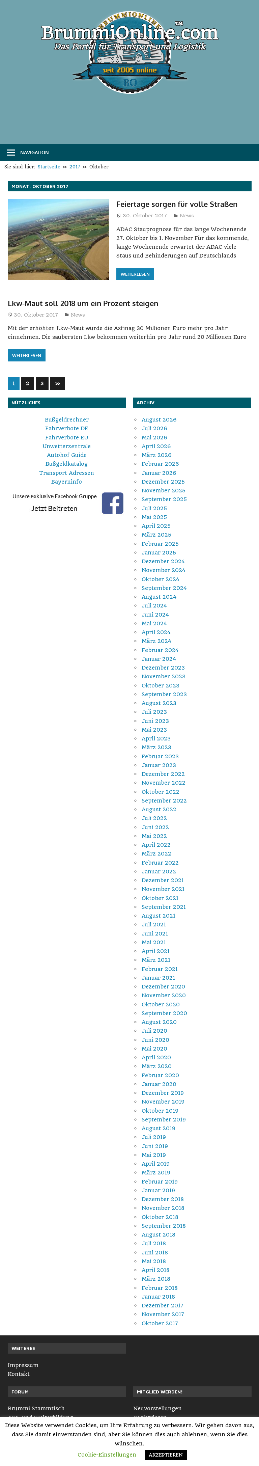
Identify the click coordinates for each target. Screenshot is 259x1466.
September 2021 (164, 907)
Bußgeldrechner (67, 419)
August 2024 (159, 597)
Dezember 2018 (163, 1199)
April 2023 (156, 738)
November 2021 (163, 889)
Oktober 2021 (160, 898)
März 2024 (156, 641)
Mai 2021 (154, 942)
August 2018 (158, 1234)
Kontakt (19, 1374)
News (187, 216)
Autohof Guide (67, 455)
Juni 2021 (155, 933)
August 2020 (159, 1022)
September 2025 (164, 499)
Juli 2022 (154, 818)
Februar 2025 (160, 544)
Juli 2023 (154, 712)
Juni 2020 (155, 1040)
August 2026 (159, 419)
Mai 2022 (154, 836)
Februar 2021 (160, 969)
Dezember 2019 (163, 1093)
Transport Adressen (66, 473)
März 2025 (156, 535)
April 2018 (156, 1270)
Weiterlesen (135, 274)
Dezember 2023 (163, 667)
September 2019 (164, 1119)
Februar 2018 (160, 1288)
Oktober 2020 (161, 1004)
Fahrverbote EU (66, 437)
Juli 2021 (154, 924)
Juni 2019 (155, 1146)
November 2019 (163, 1101)
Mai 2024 (154, 623)
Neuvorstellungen (157, 1408)
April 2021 (156, 951)
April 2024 (156, 632)
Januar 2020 (159, 1084)
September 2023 (164, 694)
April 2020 (156, 1057)
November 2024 (163, 570)
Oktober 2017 (160, 1323)
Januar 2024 (159, 659)
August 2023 (159, 703)
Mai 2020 (154, 1049)
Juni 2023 (155, 721)
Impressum (23, 1365)
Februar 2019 (160, 1181)
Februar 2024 (160, 650)
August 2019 (158, 1128)
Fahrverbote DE (66, 428)
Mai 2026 (154, 437)
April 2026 (156, 446)
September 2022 (164, 800)
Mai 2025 (154, 517)
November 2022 (163, 783)
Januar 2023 (159, 765)
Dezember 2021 (163, 880)
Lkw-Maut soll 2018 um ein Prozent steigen (83, 303)
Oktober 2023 (160, 685)
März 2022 (156, 853)
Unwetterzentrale (67, 446)
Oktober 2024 (160, 579)
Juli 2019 (154, 1137)
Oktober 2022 (160, 792)
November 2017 (163, 1314)
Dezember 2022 (163, 774)
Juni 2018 (155, 1252)
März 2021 (156, 960)
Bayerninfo (66, 482)
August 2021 (158, 916)
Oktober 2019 (160, 1111)
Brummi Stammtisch (36, 1408)
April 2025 (156, 526)
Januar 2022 (159, 871)
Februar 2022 (160, 863)
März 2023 (156, 747)
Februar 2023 (160, 756)
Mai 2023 (154, 730)
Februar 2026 (160, 464)
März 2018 (156, 1279)
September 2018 (164, 1226)
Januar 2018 (158, 1297)
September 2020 (164, 1013)
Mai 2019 (154, 1155)
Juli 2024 (154, 605)
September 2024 (164, 588)
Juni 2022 (155, 827)
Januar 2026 (159, 473)
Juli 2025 (154, 508)
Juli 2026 (154, 428)
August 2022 (159, 809)
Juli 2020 (154, 1031)
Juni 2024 (155, 615)
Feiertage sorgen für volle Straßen (176, 204)
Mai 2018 (154, 1261)
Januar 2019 (158, 1190)
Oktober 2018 (160, 1217)
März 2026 (157, 455)
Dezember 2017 (162, 1305)
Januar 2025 (159, 552)
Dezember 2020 (163, 986)
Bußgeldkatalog (67, 464)
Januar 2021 (158, 978)
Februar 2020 (160, 1075)
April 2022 (156, 845)
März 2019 (156, 1172)
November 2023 (163, 676)
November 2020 (164, 995)
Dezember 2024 (163, 561)
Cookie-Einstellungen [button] (107, 1454)
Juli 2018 (154, 1243)
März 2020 (157, 1066)
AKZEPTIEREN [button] (166, 1455)
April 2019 (156, 1164)
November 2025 (163, 490)
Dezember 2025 (163, 482)
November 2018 (163, 1208)
